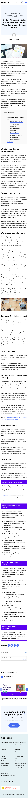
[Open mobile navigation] (26, 2)
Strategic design (6, 495)
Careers (17, 760)
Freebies (3, 756)
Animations (3, 758)
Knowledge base (19, 756)
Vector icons (4, 754)
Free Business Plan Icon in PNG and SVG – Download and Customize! (14, 699)
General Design (14, 13)
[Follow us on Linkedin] (12, 781)
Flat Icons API (4, 765)
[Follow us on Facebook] (6, 781)
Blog (16, 758)
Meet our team (18, 751)
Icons (2, 751)
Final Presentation (15, 139)
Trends (21, 13)
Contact (17, 754)
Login (25, 652)
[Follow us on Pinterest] (1, 781)
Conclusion (10, 141)
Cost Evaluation (14, 132)
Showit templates (5, 763)
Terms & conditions (19, 767)
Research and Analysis (16, 121)
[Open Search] (16, 2)
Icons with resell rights (20, 763)
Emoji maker (4, 760)
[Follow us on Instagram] (4, 781)
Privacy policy (18, 770)
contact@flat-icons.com (9, 775)
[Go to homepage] (5, 2)
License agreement (19, 765)
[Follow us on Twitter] (9, 781)
